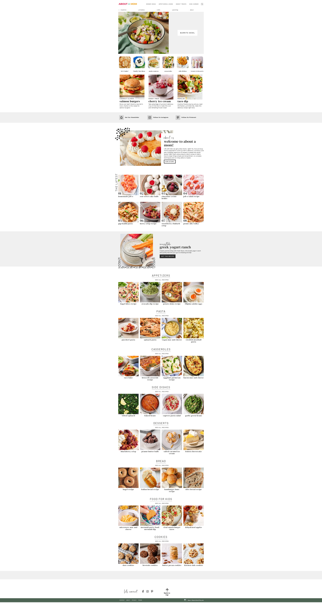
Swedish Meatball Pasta (193, 340)
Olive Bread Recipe (193, 489)
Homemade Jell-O (125, 196)
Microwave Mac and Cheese (128, 528)
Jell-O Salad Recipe (191, 196)
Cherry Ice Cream (160, 101)
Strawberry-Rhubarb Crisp (171, 224)
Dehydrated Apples (193, 527)
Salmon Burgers (130, 101)
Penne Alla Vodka (191, 223)
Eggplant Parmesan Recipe (172, 378)
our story (169, 161)
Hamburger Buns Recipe (171, 490)
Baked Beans (150, 415)
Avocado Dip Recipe (150, 304)
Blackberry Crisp (128, 451)
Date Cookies (128, 565)
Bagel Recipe (128, 489)
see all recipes (162, 280)
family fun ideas (139, 71)
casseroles (168, 71)
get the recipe (167, 256)
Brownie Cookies (150, 565)
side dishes (183, 71)
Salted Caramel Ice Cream (172, 452)
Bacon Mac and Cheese (193, 377)
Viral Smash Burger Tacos (172, 528)
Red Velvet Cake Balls (149, 196)
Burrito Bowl (187, 33)
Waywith (201, 600)
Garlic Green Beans (193, 415)
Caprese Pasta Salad (172, 415)
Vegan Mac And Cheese (172, 339)
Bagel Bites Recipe (128, 304)
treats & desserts (197, 71)
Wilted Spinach (128, 415)
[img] (143, 591)
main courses (154, 71)
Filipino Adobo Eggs (193, 304)
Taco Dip (183, 101)
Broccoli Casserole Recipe (150, 378)
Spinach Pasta (150, 339)
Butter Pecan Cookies (171, 565)
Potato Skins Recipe (172, 304)
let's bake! (125, 71)
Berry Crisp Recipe (148, 223)
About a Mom (127, 4)
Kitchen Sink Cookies (193, 565)
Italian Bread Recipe (150, 489)
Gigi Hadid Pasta (125, 223)
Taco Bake (128, 377)
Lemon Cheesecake (193, 451)
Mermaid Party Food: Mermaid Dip (150, 528)
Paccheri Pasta (128, 339)
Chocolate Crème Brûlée (169, 197)
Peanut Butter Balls (150, 451)
